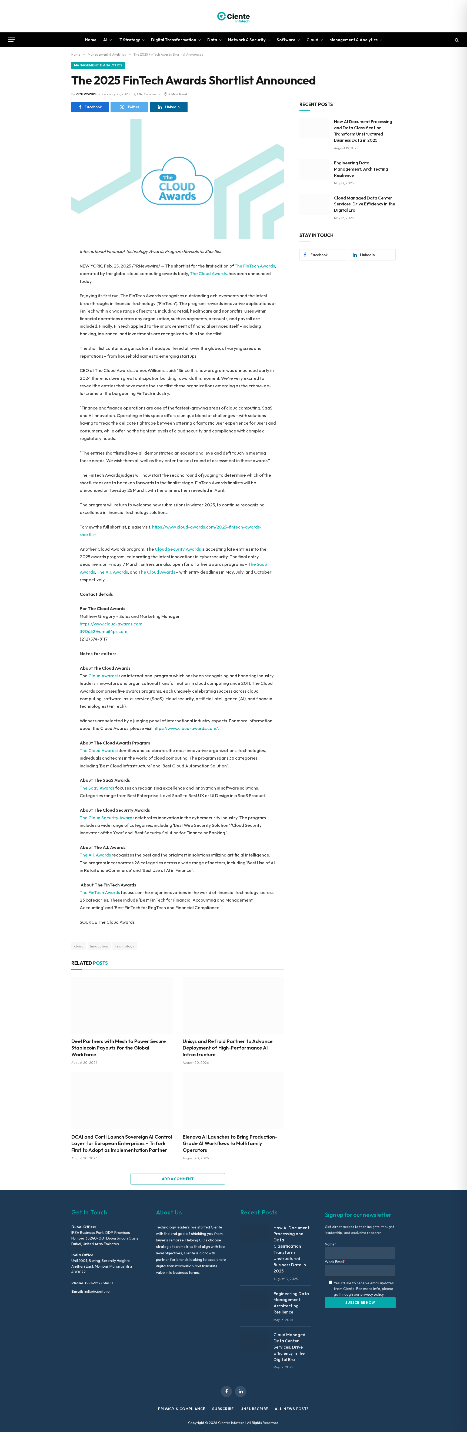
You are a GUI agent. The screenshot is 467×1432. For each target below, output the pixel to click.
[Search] (456, 40)
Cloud (312, 39)
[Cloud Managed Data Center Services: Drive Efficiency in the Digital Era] (314, 204)
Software (286, 39)
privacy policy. (372, 1294)
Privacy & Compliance (181, 1409)
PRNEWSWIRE (86, 94)
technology (125, 946)
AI (105, 39)
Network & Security (247, 39)
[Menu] (11, 40)
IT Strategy (129, 39)
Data (212, 39)
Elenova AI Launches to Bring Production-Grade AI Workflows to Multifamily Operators (230, 1143)
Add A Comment (178, 1179)
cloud (79, 946)
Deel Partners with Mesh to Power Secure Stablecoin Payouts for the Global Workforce (118, 1048)
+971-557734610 (99, 1283)
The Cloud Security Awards (107, 817)
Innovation (99, 946)
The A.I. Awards (112, 572)
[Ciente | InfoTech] (233, 16)
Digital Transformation (173, 39)
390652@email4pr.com (103, 631)
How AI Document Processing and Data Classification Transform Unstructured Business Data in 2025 (363, 131)
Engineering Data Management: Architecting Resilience (361, 169)
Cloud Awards (102, 675)
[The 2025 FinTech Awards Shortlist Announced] (177, 179)
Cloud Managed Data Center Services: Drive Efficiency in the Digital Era (364, 204)
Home (90, 39)
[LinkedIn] (52, 290)
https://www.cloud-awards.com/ (186, 728)
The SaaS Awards (97, 788)
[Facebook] (52, 265)
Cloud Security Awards (178, 549)
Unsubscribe (254, 1409)
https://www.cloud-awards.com (111, 624)
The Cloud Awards (208, 273)
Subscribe (223, 1409)
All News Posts (292, 1409)
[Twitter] (52, 277)
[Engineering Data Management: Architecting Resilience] (314, 169)
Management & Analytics (353, 39)
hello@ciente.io (96, 1291)
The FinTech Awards (255, 266)
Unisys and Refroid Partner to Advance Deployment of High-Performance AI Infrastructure (228, 1048)
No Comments (150, 94)
